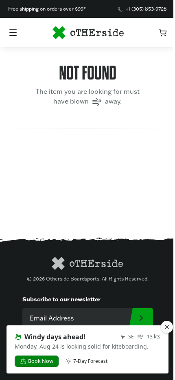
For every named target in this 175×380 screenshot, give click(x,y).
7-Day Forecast (90, 361)
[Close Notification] (166, 327)
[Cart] (163, 33)
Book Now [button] (40, 361)
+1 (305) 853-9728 (146, 9)
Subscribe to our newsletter (61, 299)
